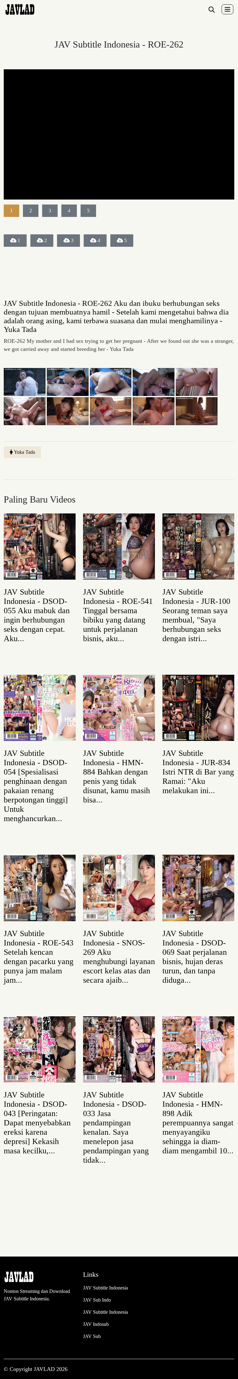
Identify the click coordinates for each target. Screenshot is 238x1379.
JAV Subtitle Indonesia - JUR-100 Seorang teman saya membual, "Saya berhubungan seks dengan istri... (196, 615)
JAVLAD (45, 1369)
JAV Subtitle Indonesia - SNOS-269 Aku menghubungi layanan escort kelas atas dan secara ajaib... (119, 957)
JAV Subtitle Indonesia (105, 1287)
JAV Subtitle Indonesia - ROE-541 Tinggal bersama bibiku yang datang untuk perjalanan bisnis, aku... (118, 615)
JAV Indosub (96, 1324)
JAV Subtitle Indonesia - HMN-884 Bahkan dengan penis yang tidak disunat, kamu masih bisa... (116, 776)
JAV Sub (92, 1336)
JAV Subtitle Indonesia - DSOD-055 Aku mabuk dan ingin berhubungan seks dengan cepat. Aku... (37, 615)
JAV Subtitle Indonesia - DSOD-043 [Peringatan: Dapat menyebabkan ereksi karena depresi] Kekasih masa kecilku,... (37, 1122)
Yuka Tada (24, 452)
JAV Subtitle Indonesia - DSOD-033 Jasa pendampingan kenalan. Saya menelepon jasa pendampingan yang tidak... (116, 1127)
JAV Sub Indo (97, 1300)
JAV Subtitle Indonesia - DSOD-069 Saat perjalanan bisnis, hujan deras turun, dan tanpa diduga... (194, 957)
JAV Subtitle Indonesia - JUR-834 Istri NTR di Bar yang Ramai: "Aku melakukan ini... (198, 772)
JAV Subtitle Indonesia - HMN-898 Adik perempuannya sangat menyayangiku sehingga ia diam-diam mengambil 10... (198, 1122)
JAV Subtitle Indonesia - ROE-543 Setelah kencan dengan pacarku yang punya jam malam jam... (38, 957)
